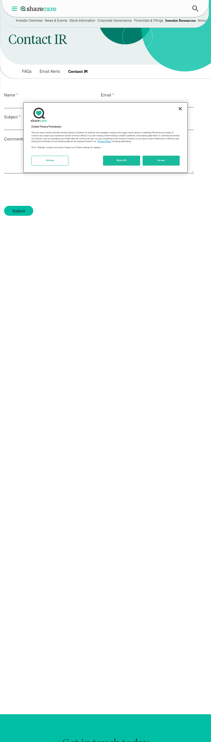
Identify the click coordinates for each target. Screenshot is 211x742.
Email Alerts (50, 71)
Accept (161, 160)
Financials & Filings (148, 20)
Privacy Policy (104, 141)
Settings (50, 160)
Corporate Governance (115, 20)
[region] (105, 137)
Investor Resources (180, 20)
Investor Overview (29, 20)
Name (9, 95)
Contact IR (78, 71)
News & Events (56, 20)
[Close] (180, 109)
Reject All (122, 160)
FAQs (27, 71)
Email (106, 95)
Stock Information (82, 20)
